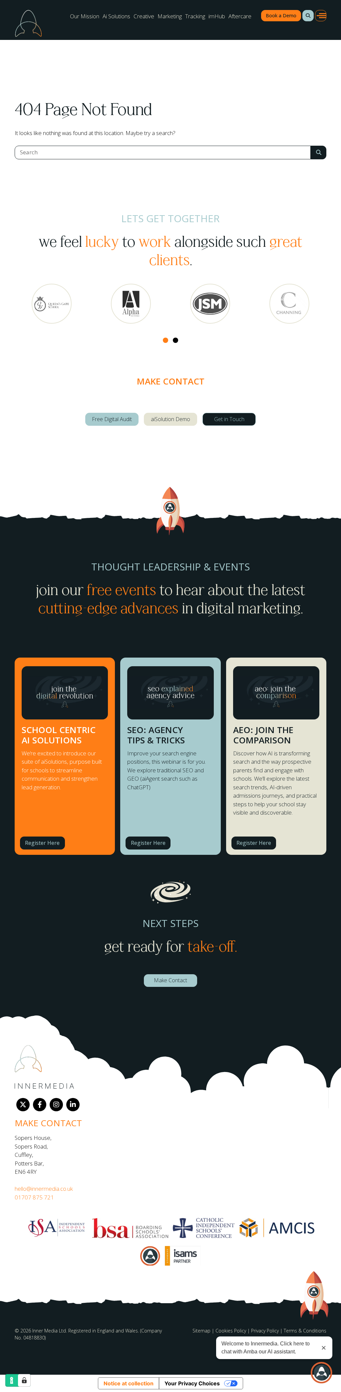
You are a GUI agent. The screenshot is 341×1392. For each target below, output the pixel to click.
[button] (308, 15)
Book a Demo (281, 15)
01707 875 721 (34, 1197)
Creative (144, 16)
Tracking (195, 16)
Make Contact (170, 980)
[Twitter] (23, 1104)
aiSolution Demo (170, 419)
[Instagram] (56, 1104)
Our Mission (84, 16)
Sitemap (201, 1330)
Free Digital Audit (112, 419)
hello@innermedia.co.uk (44, 1188)
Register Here (42, 843)
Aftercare (239, 16)
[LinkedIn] (73, 1104)
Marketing (170, 16)
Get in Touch (229, 419)
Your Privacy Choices (192, 1383)
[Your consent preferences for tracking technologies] (24, 1380)
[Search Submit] (318, 152)
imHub (216, 16)
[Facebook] (39, 1104)
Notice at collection (129, 1383)
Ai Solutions (116, 16)
